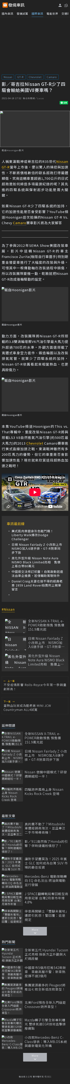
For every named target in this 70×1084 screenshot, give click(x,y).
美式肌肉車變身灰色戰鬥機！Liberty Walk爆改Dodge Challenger (33, 535)
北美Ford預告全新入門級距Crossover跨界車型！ (45, 1004)
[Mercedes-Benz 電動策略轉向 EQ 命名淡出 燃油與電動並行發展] (12, 881)
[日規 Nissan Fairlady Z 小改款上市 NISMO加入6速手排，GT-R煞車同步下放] (15, 643)
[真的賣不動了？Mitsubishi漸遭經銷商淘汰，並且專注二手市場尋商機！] (12, 829)
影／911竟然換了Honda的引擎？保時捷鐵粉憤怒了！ (46, 843)
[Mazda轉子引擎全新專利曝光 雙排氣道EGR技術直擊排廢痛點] (12, 1025)
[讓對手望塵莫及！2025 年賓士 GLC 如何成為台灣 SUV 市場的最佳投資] (12, 864)
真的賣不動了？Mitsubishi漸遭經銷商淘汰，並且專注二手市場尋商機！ (45, 828)
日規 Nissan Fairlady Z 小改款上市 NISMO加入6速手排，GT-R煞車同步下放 (37, 548)
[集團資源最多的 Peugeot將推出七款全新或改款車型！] (12, 990)
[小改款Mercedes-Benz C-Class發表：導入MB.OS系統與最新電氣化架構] (12, 1042)
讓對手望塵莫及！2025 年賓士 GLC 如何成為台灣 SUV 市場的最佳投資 (46, 863)
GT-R (20, 77)
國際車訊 (37, 13)
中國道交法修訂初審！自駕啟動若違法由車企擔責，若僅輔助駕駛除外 (37, 574)
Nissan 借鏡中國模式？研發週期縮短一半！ (46, 774)
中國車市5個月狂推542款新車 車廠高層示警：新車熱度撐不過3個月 (45, 972)
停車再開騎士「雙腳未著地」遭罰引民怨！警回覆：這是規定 (46, 915)
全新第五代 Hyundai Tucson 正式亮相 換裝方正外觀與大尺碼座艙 (46, 954)
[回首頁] (16, 5)
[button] (65, 5)
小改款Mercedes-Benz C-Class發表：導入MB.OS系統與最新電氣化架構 (46, 1041)
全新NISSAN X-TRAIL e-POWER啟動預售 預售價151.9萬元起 (46, 625)
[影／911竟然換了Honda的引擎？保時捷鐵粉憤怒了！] (12, 846)
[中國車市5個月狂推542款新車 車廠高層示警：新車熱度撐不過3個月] (12, 973)
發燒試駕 (22, 13)
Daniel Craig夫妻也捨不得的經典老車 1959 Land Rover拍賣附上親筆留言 (37, 585)
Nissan (8, 77)
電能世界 (52, 13)
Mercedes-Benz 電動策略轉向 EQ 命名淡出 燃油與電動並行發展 (46, 880)
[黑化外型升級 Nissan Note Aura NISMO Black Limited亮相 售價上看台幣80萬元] (15, 661)
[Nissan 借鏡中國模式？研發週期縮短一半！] (12, 777)
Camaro (52, 77)
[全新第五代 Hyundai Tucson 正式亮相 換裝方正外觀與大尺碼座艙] (12, 955)
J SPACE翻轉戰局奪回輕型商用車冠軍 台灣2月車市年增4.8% (46, 898)
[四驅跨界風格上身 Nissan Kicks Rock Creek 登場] (12, 794)
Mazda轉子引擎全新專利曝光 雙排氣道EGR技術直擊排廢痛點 (45, 1024)
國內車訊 (7, 13)
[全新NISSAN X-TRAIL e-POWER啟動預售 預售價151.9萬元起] (15, 626)
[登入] (60, 5)
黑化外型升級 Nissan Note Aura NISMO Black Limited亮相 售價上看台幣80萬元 (36, 562)
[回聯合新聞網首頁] (5, 5)
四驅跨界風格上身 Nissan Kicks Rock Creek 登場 (44, 791)
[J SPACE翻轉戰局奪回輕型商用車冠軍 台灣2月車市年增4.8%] (12, 899)
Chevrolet (35, 77)
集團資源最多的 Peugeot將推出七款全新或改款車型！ (45, 987)
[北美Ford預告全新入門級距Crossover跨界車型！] (12, 1007)
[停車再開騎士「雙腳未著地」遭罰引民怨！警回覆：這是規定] (12, 916)
